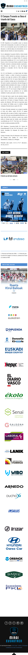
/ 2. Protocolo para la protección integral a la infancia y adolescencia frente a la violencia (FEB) (14, 255)
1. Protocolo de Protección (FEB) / (9, 253)
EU (24, 0)
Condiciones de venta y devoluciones (14, 647)
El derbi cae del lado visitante (9, 176)
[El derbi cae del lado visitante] (14, 165)
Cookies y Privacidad (22, 645)
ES (26, 0)
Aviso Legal (14, 645)
